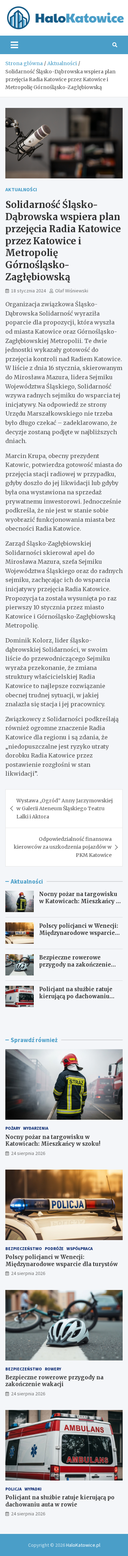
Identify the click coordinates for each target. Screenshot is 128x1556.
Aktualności (21, 189)
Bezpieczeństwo (23, 1248)
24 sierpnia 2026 (28, 1153)
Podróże (54, 1248)
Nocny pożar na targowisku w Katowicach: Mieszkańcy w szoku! (80, 901)
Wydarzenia (35, 1128)
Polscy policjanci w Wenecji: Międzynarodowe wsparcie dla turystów (78, 932)
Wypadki (33, 1489)
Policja (13, 1489)
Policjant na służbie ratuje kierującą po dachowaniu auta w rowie (75, 996)
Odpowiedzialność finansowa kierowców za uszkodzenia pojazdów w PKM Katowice (63, 847)
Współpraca (79, 1248)
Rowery (53, 1369)
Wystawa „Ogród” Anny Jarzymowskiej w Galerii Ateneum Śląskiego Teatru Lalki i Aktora (64, 808)
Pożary (12, 1128)
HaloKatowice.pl (83, 1545)
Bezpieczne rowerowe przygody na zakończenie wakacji (75, 964)
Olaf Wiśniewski (71, 290)
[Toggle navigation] (14, 45)
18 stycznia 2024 (28, 290)
